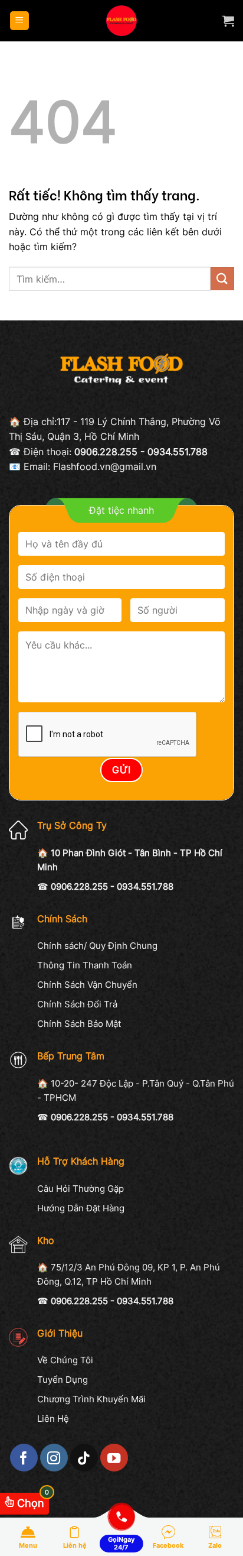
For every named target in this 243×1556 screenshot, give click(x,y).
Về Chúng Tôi (65, 1360)
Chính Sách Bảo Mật (79, 1023)
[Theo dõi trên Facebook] (24, 1457)
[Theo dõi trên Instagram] (54, 1457)
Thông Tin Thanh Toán (84, 965)
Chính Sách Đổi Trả (77, 1004)
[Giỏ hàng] (228, 21)
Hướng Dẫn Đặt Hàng (80, 1208)
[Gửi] (222, 278)
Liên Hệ (53, 1418)
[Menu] (19, 21)
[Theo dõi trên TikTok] (84, 1457)
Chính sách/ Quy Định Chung (97, 945)
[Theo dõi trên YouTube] (114, 1457)
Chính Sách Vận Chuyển (87, 984)
